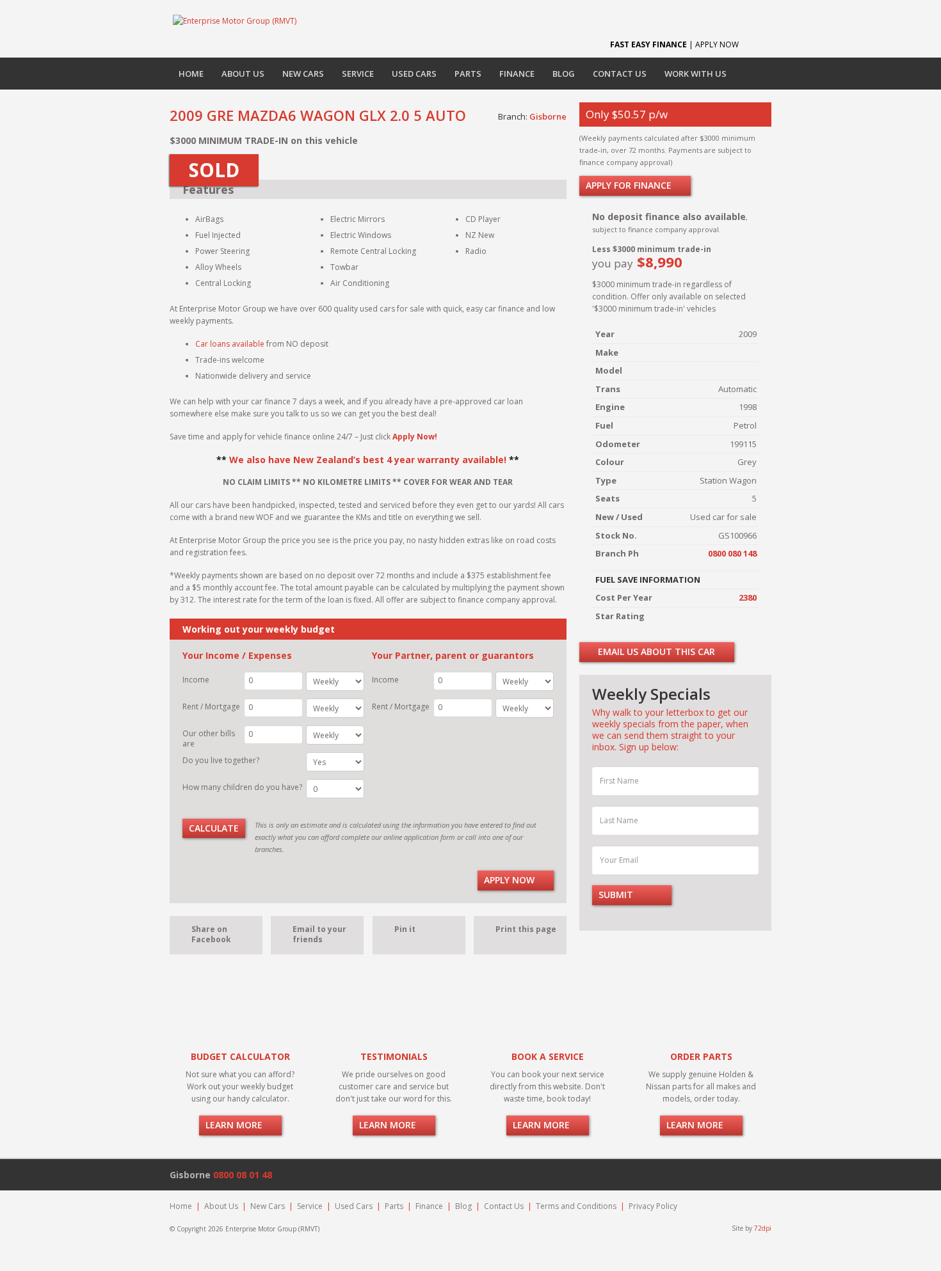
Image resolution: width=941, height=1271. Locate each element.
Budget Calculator (240, 1056)
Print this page (525, 929)
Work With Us (695, 73)
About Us (242, 73)
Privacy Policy (653, 1206)
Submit (617, 894)
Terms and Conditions (576, 1206)
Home (191, 73)
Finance (517, 73)
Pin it (404, 929)
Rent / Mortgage (211, 706)
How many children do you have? (242, 787)
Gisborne (548, 116)
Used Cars (414, 73)
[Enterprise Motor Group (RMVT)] (234, 20)
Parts (467, 73)
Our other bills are (208, 738)
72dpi (762, 1228)
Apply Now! (414, 436)
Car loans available (229, 343)
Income (195, 679)
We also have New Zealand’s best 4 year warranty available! (367, 460)
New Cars (303, 73)
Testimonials (394, 1056)
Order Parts (701, 1056)
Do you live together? (220, 760)
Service (358, 73)
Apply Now (510, 880)
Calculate (214, 828)
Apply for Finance (630, 185)
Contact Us (620, 73)
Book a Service (547, 1056)
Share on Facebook (211, 934)
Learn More (235, 1125)
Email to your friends (319, 934)
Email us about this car (655, 651)
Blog (563, 73)
